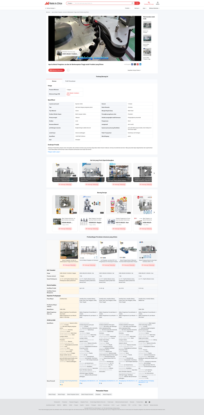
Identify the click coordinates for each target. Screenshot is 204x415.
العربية (118, 405)
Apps (144, 8)
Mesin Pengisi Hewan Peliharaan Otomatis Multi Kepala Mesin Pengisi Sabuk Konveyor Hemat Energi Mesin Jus (128, 262)
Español (82, 405)
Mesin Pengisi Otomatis (87, 394)
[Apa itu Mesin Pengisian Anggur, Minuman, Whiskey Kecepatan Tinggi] (147, 54)
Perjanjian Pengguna (73, 402)
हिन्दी (129, 405)
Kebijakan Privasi (84, 402)
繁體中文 (65, 405)
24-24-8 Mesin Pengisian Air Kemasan (89, 260)
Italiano (99, 405)
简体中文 (59, 405)
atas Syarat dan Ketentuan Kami (158, 409)
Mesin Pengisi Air (107, 394)
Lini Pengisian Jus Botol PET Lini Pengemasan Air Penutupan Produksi (108, 260)
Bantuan (137, 8)
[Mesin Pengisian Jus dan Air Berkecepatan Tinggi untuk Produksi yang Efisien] (69, 250)
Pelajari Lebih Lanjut (53, 152)
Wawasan (132, 402)
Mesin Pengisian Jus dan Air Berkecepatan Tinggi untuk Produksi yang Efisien (69, 261)
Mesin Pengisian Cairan (73, 394)
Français (76, 405)
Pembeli (127, 8)
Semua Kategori (51, 8)
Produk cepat (110, 402)
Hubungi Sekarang (57, 70)
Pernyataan (64, 402)
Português (93, 405)
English (53, 405)
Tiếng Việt (146, 405)
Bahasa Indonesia (154, 405)
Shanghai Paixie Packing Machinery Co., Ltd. (68, 381)
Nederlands (123, 405)
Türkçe (140, 405)
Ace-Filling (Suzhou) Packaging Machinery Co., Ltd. (146, 381)
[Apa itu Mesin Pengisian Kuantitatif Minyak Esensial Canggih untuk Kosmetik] (147, 40)
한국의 (113, 405)
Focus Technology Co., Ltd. (97, 408)
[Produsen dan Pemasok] (53, 3)
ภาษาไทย (134, 405)
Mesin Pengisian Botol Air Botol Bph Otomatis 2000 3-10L (148, 260)
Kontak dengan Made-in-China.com (97, 402)
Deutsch (87, 405)
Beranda (48, 12)
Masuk (157, 4)
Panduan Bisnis (139, 402)
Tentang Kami (57, 402)
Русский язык (106, 405)
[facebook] (146, 402)
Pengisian (98, 394)
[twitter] (149, 402)
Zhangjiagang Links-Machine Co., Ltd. (89, 380)
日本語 (70, 405)
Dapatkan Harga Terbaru (134, 70)
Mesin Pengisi (52, 394)
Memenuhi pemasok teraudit (121, 402)
